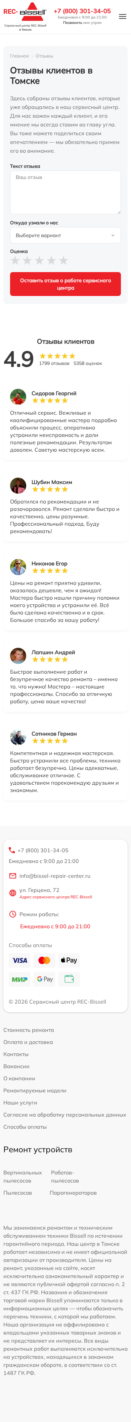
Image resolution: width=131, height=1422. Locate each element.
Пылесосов (17, 1192)
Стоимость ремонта (28, 1029)
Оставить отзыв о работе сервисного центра (65, 284)
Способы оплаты (25, 1126)
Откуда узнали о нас (34, 222)
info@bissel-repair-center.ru (54, 875)
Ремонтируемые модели (35, 1090)
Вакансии (16, 1066)
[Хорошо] (51, 260)
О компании (19, 1078)
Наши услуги (20, 1102)
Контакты (16, 1054)
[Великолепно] (63, 260)
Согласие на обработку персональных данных (64, 1114)
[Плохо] (27, 260)
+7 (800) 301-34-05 (82, 11)
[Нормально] (39, 260)
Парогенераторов (73, 1192)
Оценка (19, 251)
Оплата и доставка (28, 1042)
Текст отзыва (25, 166)
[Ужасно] (15, 260)
